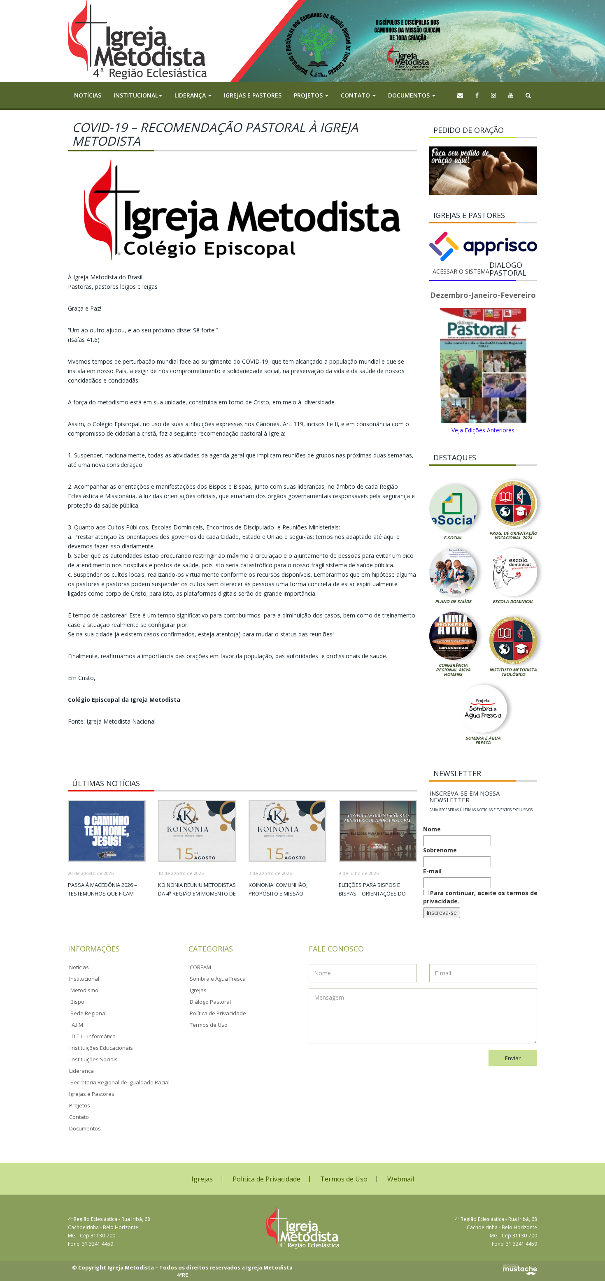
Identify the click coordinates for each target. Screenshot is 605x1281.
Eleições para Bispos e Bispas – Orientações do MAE (372, 893)
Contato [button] (356, 95)
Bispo (77, 1001)
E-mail (432, 871)
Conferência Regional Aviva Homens (453, 669)
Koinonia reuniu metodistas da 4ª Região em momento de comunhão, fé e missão (197, 893)
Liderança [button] (191, 95)
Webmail (400, 1179)
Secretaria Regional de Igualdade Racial (120, 1082)
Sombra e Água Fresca (482, 740)
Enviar (513, 1058)
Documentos (85, 1128)
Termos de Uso (209, 1024)
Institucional (84, 978)
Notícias (87, 95)
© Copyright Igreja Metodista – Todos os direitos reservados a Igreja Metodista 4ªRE (182, 1271)
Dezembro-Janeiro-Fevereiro (483, 295)
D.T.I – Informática (94, 1036)
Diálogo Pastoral (210, 1001)
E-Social (453, 538)
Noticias (79, 967)
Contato (79, 1117)
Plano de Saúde (453, 601)
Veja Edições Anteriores (482, 430)
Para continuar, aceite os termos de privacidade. (480, 897)
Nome (432, 829)
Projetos (79, 1105)
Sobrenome (440, 850)
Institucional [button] (136, 95)
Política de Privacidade (218, 1013)
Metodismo (84, 990)
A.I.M (77, 1024)
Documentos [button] (409, 95)
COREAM (200, 967)
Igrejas (198, 990)
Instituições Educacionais (101, 1047)
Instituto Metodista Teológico (513, 672)
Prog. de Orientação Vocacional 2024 (513, 535)
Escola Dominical (513, 601)
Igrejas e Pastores (253, 95)
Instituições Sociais (94, 1059)
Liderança (81, 1070)
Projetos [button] (309, 95)
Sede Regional (88, 1013)
